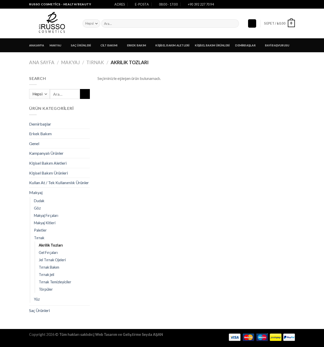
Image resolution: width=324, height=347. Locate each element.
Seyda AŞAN (152, 334)
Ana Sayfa (41, 62)
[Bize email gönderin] (292, 4)
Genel (34, 143)
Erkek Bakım (136, 45)
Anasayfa (36, 45)
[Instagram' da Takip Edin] (287, 4)
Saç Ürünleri (81, 45)
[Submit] (234, 23)
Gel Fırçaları (48, 252)
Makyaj (55, 45)
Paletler (40, 230)
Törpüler (46, 289)
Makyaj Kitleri (44, 223)
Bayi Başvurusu (277, 45)
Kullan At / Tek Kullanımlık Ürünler (59, 182)
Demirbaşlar (245, 45)
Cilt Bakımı (108, 45)
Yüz (37, 299)
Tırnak (95, 62)
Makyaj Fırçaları (46, 215)
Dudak (39, 201)
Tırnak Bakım (49, 267)
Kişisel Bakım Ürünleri (212, 45)
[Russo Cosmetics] (52, 23)
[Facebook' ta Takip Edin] (282, 4)
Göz (37, 208)
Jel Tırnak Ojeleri (52, 260)
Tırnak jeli (46, 274)
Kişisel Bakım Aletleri (172, 45)
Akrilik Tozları (51, 245)
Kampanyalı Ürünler (46, 153)
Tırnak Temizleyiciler (55, 282)
